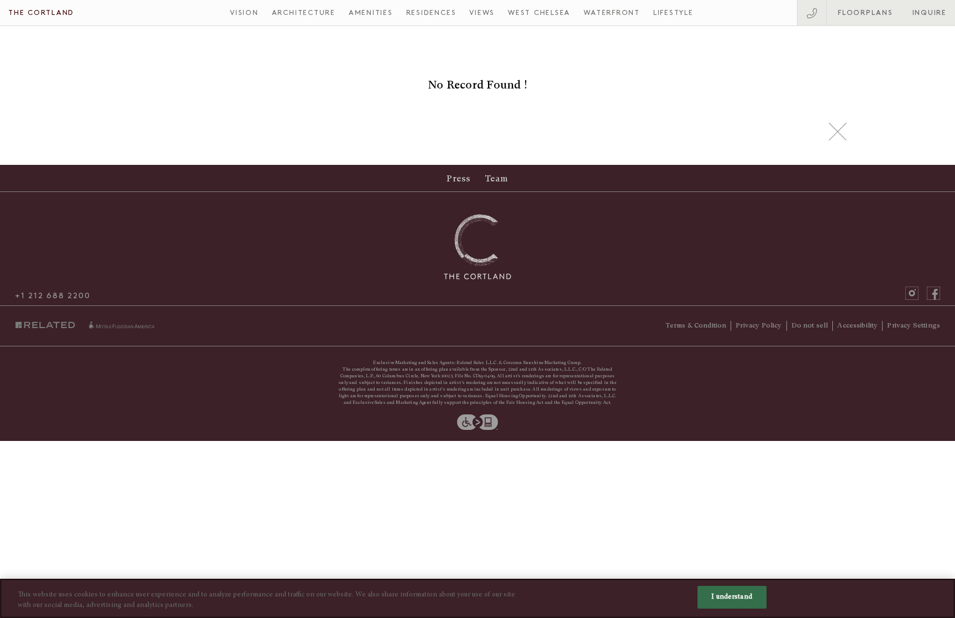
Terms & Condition (696, 325)
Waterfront (612, 12)
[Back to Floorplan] (838, 132)
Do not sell (809, 325)
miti (121, 325)
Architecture (303, 12)
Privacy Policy (758, 325)
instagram (912, 293)
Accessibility (857, 325)
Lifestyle (673, 12)
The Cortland (41, 12)
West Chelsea (539, 12)
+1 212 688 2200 (52, 296)
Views (482, 12)
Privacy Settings (913, 325)
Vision (244, 12)
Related (48, 325)
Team (496, 179)
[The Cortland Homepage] (478, 246)
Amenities (371, 12)
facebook (933, 293)
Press (458, 179)
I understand (731, 597)
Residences (431, 12)
